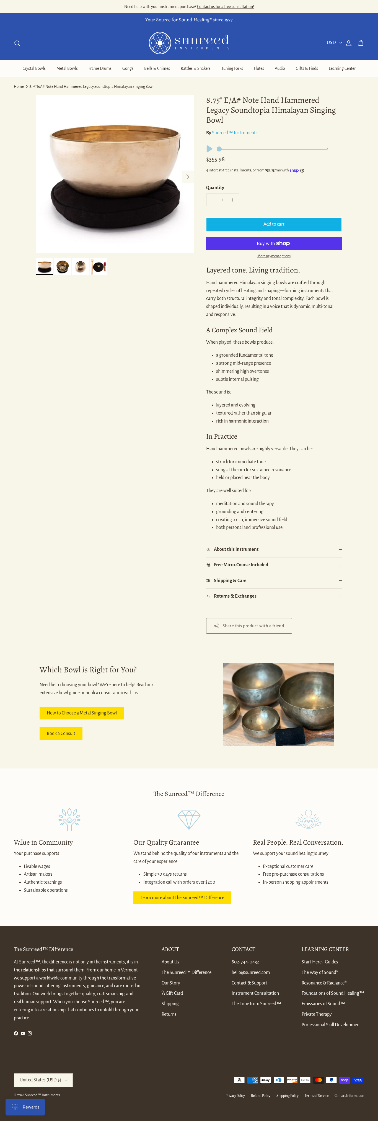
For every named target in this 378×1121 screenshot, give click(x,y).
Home (19, 86)
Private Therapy (317, 1014)
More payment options (274, 256)
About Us (170, 962)
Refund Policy (260, 1096)
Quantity (215, 187)
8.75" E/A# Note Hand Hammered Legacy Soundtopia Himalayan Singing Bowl (91, 86)
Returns (169, 1014)
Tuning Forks (232, 68)
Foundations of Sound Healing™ (333, 993)
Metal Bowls (67, 68)
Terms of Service (316, 1096)
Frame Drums (100, 68)
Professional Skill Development (331, 1024)
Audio (280, 68)
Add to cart (273, 224)
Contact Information (349, 1096)
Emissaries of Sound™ (323, 1003)
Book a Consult (61, 733)
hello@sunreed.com (251, 972)
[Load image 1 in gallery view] (115, 174)
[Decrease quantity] (211, 200)
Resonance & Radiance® (324, 983)
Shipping (170, 1003)
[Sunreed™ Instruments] (189, 43)
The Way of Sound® (320, 972)
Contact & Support (249, 983)
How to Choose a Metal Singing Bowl (82, 713)
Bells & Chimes (157, 68)
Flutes (259, 68)
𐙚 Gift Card (172, 993)
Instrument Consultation (255, 993)
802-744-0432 (245, 962)
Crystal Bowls (34, 68)
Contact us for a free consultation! (225, 6)
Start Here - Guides (320, 962)
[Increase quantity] (234, 200)
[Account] (347, 43)
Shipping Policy (287, 1096)
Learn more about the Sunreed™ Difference (182, 897)
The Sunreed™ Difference (186, 972)
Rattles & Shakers (196, 68)
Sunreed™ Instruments (235, 132)
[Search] (17, 43)
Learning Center (342, 68)
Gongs (127, 68)
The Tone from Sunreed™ (256, 1003)
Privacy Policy (235, 1096)
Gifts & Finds (307, 68)
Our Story (171, 983)
